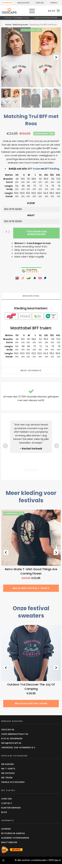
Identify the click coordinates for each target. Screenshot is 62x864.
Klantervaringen (11, 807)
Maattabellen (9, 842)
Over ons (6, 798)
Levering (6, 828)
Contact (6, 803)
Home (8, 24)
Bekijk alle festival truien (31, 703)
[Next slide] (56, 57)
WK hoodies (8, 773)
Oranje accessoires (13, 782)
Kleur (31, 203)
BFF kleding (52, 168)
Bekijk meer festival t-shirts (31, 588)
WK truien (7, 777)
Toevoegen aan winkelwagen (36, 233)
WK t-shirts (8, 768)
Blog (4, 812)
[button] (10, 98)
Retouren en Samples (13, 833)
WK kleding (7, 764)
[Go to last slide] (6, 552)
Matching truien (20, 24)
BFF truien (34, 168)
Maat (31, 215)
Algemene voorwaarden (15, 837)
